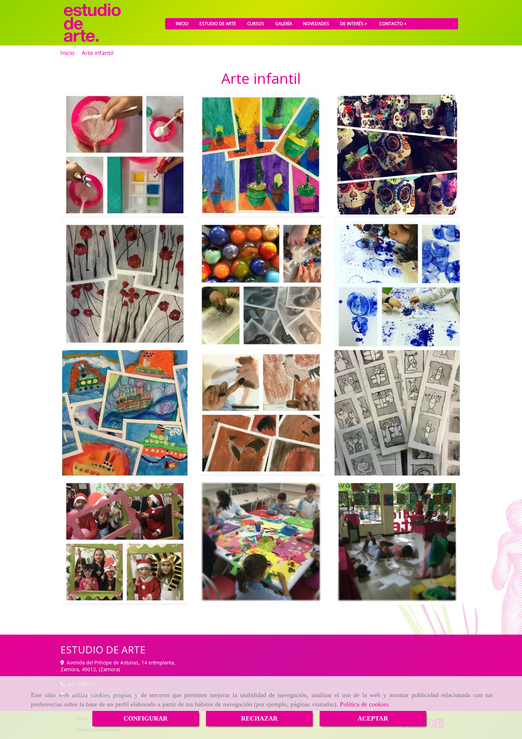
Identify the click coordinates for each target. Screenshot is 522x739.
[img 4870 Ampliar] (397, 154)
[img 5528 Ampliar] (397, 283)
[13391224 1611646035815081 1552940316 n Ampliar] (397, 541)
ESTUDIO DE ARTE (218, 24)
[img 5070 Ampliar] (260, 154)
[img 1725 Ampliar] (260, 413)
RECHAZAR (259, 718)
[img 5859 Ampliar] (124, 541)
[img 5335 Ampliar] (124, 283)
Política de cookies (364, 704)
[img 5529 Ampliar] (260, 283)
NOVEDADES (316, 24)
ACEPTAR (373, 718)
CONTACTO (391, 24)
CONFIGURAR (146, 718)
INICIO (182, 24)
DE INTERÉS (352, 24)
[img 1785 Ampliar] (397, 413)
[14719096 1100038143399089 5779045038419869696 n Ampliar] (260, 541)
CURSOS (255, 24)
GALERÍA (283, 24)
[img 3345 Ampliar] (124, 413)
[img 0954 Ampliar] (124, 154)
